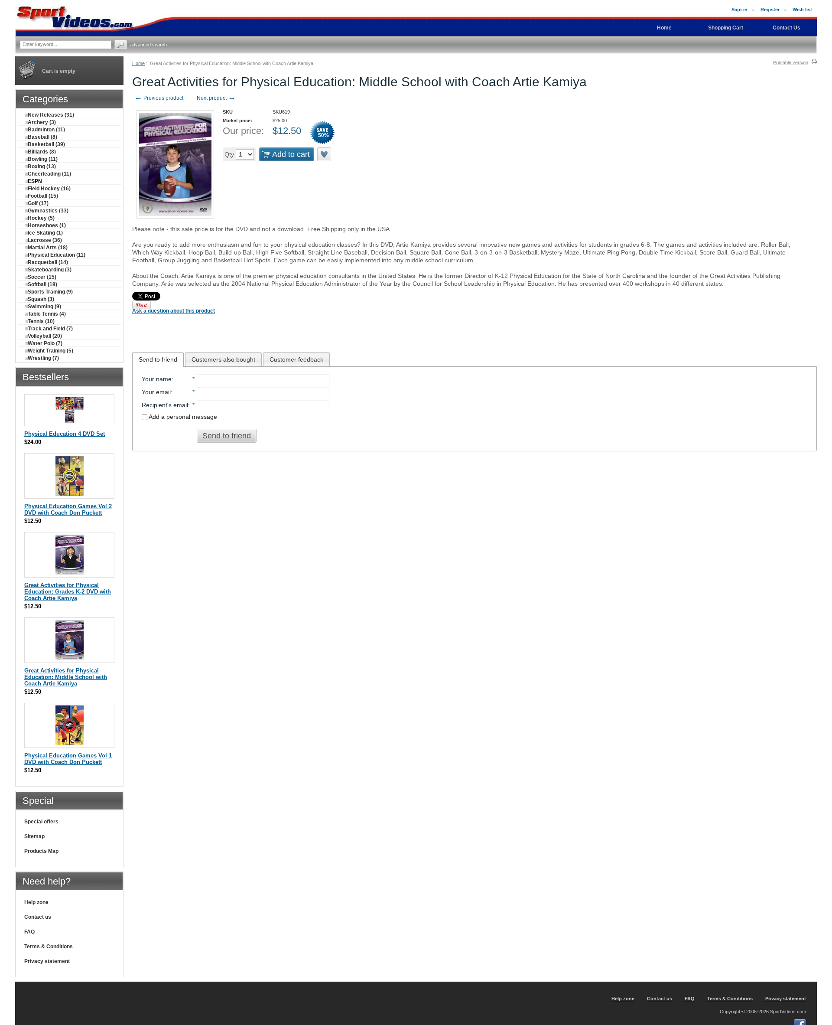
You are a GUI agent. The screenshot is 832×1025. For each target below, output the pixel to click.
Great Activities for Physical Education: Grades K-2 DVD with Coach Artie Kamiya (67, 591)
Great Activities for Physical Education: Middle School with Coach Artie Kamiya (65, 677)
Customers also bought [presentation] (223, 359)
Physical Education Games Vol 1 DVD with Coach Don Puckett (68, 758)
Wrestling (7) (43, 358)
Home (138, 63)
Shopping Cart (725, 28)
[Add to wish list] (324, 154)
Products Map (41, 851)
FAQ (29, 932)
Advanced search (148, 44)
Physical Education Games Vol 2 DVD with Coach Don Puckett (68, 509)
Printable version (790, 62)
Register (770, 9)
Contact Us (786, 28)
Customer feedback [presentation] (296, 359)
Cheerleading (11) (49, 174)
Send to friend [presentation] (158, 359)
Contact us (37, 917)
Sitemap (34, 836)
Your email (156, 391)
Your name (157, 378)
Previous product (158, 98)
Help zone (36, 902)
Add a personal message (182, 416)
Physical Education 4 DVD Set (64, 434)
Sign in (739, 9)
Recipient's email (165, 405)
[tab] (158, 359)
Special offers (41, 822)
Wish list (802, 9)
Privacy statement (47, 961)
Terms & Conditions (48, 946)
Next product (216, 98)
